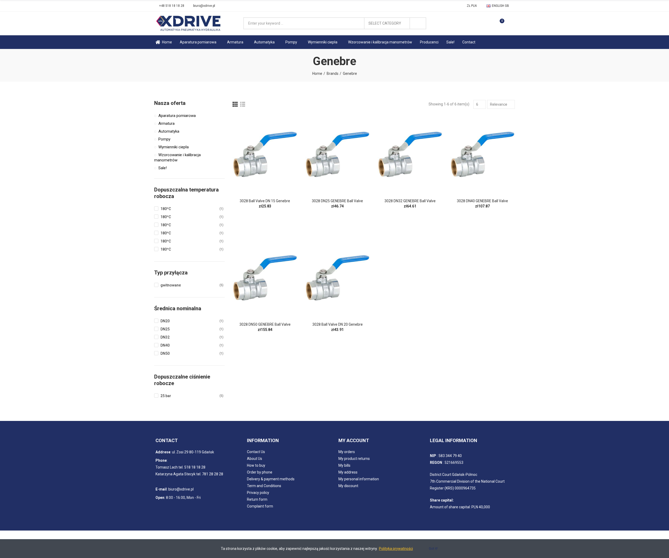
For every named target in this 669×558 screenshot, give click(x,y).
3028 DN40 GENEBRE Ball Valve (482, 201)
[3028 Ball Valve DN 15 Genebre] (265, 154)
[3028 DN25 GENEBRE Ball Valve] (337, 154)
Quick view (284, 123)
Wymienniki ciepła (173, 147)
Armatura (166, 123)
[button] (169, 5)
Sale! (162, 168)
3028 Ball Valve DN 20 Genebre (337, 324)
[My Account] (511, 23)
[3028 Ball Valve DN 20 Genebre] (337, 278)
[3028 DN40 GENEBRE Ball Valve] (482, 154)
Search (418, 23)
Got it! (433, 548)
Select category (384, 23)
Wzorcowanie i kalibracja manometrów (177, 157)
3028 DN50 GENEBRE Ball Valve (265, 324)
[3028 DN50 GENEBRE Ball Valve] (265, 278)
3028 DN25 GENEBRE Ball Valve (337, 201)
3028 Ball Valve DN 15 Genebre (265, 201)
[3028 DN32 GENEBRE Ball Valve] (410, 154)
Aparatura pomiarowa (177, 115)
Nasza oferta (170, 103)
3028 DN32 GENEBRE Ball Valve (410, 201)
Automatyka (168, 131)
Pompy (164, 139)
